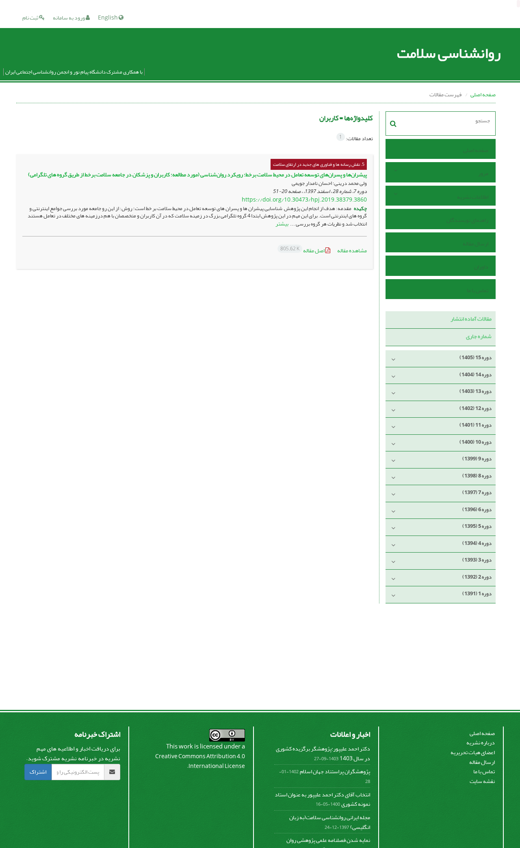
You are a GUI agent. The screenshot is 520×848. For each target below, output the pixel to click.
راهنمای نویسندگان (467, 220)
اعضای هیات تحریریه (473, 752)
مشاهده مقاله (352, 250)
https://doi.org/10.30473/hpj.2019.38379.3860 (304, 199)
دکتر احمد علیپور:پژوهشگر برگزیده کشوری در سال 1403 (323, 753)
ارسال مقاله (475, 243)
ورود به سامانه (69, 17)
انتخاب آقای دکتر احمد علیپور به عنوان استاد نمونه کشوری (322, 799)
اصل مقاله (302, 250)
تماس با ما (477, 290)
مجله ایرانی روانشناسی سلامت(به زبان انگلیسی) (329, 822)
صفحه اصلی (483, 94)
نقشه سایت (482, 781)
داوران (481, 266)
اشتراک (38, 771)
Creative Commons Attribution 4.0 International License (200, 761)
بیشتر (281, 223)
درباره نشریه (480, 742)
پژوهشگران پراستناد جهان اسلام (335, 771)
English (108, 17)
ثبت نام (30, 17)
